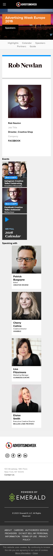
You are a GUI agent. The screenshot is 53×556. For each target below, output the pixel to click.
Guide (33, 46)
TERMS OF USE (29, 536)
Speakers (40, 43)
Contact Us (9, 475)
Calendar (27, 43)
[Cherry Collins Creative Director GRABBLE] (26, 306)
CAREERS (18, 530)
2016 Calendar (13, 233)
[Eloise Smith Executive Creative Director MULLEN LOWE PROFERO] (26, 398)
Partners (21, 46)
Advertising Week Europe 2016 (25, 19)
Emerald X (23, 513)
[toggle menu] (4, 4)
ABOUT (8, 530)
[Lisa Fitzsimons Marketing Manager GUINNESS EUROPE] (26, 352)
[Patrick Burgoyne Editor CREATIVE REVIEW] (26, 260)
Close (35, 553)
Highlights (13, 43)
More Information (23, 553)
